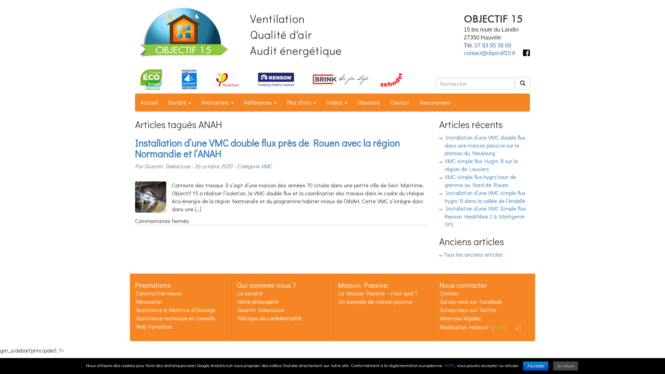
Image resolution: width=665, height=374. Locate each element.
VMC (266, 166)
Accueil (149, 102)
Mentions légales (460, 318)
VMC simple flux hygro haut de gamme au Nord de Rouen (480, 180)
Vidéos (335, 102)
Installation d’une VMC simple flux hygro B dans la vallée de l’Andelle (485, 196)
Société (178, 102)
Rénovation (149, 301)
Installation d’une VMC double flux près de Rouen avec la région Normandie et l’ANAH (267, 148)
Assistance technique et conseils (175, 318)
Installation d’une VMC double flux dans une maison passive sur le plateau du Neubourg (485, 145)
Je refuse (565, 366)
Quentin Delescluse (261, 309)
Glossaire (369, 102)
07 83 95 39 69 (493, 45)
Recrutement (435, 102)
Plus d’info (299, 102)
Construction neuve (158, 293)
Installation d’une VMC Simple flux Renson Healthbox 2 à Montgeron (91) (485, 216)
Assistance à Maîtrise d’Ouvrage (175, 309)
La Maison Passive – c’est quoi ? (378, 293)
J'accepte (535, 366)
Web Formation (154, 326)
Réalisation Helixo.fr (464, 327)
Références (258, 102)
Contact (399, 102)
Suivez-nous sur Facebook (471, 301)
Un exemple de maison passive (376, 301)
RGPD (449, 365)
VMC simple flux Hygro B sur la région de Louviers (481, 164)
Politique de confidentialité (269, 318)
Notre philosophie (258, 301)
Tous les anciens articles (473, 254)
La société (250, 293)
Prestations (216, 102)
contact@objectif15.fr (489, 53)
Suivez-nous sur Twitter (468, 309)
